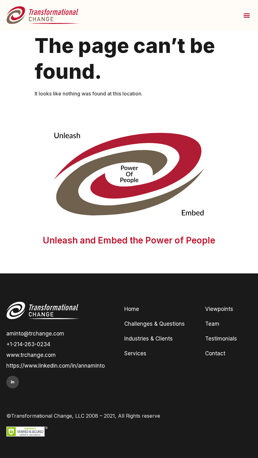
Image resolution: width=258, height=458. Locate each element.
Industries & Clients (148, 338)
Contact (215, 353)
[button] (246, 15)
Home (131, 309)
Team (212, 324)
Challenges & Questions (154, 324)
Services (135, 353)
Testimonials (221, 338)
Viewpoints (219, 309)
